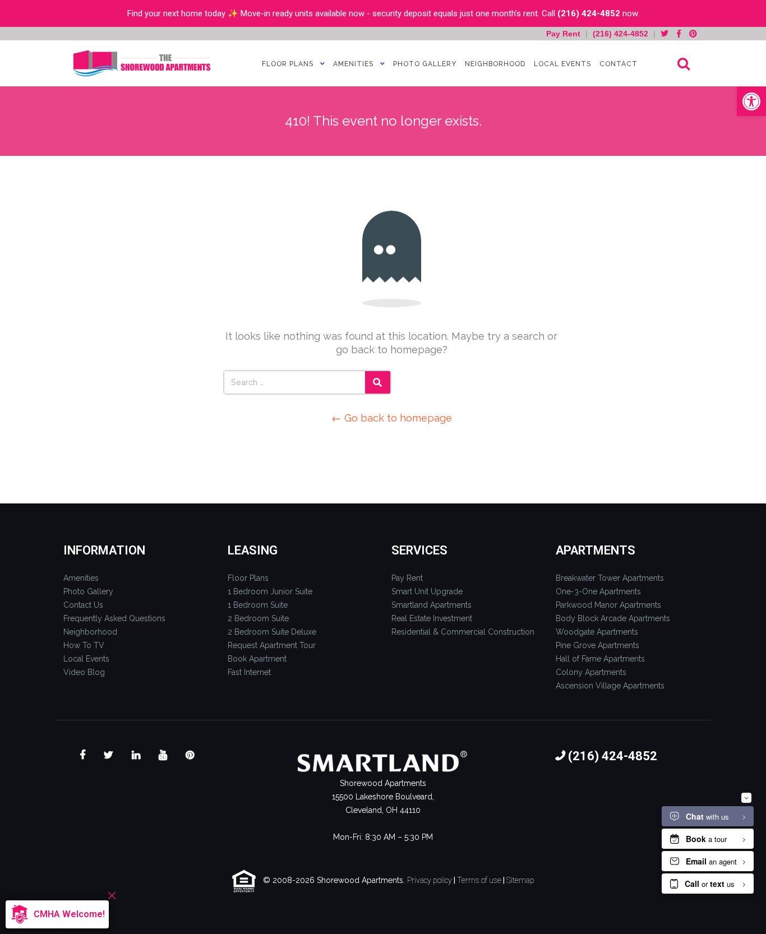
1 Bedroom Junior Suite (270, 591)
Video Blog (84, 672)
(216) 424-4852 (588, 13)
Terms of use (479, 880)
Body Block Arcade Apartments (613, 618)
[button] (751, 101)
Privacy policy (429, 880)
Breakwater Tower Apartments (610, 578)
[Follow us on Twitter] (664, 33)
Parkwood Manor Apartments (608, 604)
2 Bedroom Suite (258, 618)
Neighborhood (495, 64)
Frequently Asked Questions (114, 618)
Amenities (353, 64)
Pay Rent (564, 33)
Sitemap (520, 880)
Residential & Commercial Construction (462, 631)
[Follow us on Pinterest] (693, 33)
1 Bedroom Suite (258, 604)
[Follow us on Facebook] (678, 33)
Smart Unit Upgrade (427, 591)
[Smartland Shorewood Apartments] (142, 63)
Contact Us (83, 604)
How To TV (83, 645)
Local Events (562, 64)
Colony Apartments (591, 672)
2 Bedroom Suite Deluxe (272, 631)
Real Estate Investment (431, 618)
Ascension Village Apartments (610, 685)
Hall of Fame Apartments (600, 658)
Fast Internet (249, 672)
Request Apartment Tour (272, 645)
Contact (618, 64)
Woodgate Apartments (597, 631)
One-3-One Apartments (598, 591)
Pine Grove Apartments (597, 645)
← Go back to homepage (391, 418)
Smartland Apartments (431, 604)
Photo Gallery (424, 64)
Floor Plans (287, 64)
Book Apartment (257, 658)
